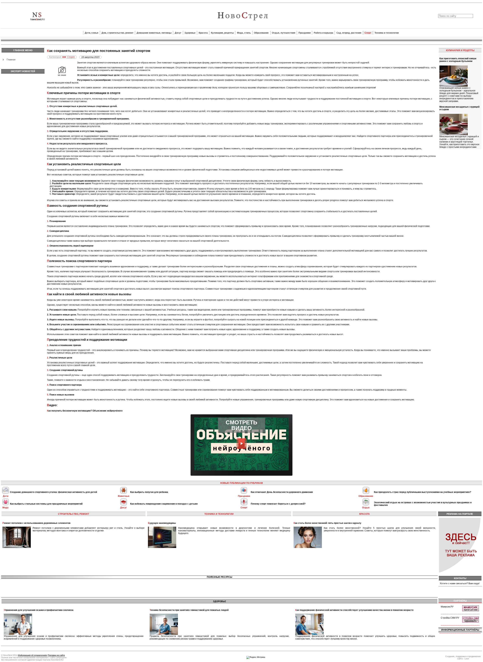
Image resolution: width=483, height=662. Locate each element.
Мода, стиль (244, 33)
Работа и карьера (323, 33)
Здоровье (190, 33)
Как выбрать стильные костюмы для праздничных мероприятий (46, 503)
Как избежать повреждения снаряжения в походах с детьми (164, 503)
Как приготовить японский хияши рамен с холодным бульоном (457, 59)
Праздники (304, 33)
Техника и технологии (387, 33)
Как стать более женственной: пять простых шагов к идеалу (327, 523)
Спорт (368, 33)
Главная (11, 59)
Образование (261, 33)
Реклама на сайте (56, 655)
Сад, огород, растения (348, 33)
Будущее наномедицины (162, 523)
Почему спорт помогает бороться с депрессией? (278, 503)
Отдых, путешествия (283, 33)
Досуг (178, 33)
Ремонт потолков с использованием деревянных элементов (36, 523)
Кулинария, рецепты (222, 33)
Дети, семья (91, 33)
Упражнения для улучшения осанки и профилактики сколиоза (38, 610)
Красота (203, 33)
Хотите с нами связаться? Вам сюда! (459, 583)
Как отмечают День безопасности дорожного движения (282, 492)
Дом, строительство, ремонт (117, 33)
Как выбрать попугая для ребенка (149, 492)
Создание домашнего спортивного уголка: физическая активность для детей (53, 492)
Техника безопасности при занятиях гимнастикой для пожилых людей (189, 610)
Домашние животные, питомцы (154, 33)
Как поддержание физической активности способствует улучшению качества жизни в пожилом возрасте (354, 610)
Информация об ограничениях (32, 655)
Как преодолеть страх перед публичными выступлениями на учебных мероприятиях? (422, 492)
